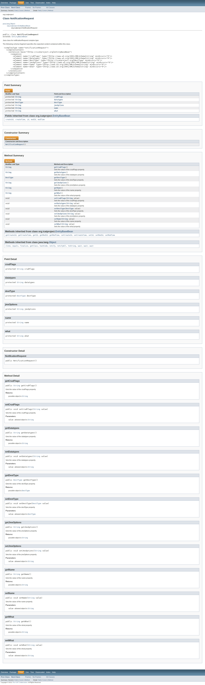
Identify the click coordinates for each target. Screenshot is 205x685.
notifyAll (61, 246)
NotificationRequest (14, 144)
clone (8, 246)
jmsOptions (59, 105)
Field (16, 10)
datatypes (58, 100)
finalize (24, 246)
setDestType (59, 209)
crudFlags (58, 97)
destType (58, 102)
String (18, 97)
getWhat (57, 193)
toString (72, 246)
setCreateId (66, 235)
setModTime (110, 235)
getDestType (59, 178)
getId (35, 235)
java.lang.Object (9, 24)
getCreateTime (24, 235)
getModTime (54, 235)
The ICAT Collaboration (20, 682)
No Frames (37, 8)
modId (33, 120)
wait (80, 246)
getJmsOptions (60, 183)
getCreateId (11, 235)
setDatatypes (60, 203)
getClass (34, 246)
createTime (20, 120)
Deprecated (40, 3)
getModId (44, 235)
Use (27, 3)
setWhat (57, 224)
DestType (19, 102)
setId (91, 235)
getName (57, 188)
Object (52, 242)
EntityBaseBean (19, 37)
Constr (21, 10)
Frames (28, 8)
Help (54, 3)
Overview (4, 3)
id (28, 120)
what (56, 111)
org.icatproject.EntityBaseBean (18, 26)
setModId (99, 235)
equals (15, 246)
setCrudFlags (60, 198)
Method (27, 10)
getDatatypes (60, 172)
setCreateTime (80, 235)
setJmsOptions (60, 214)
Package (13, 3)
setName (57, 219)
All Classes (50, 8)
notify (52, 246)
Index (48, 3)
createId (9, 120)
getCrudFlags (60, 167)
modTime (41, 120)
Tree (32, 3)
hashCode (44, 246)
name (56, 108)
